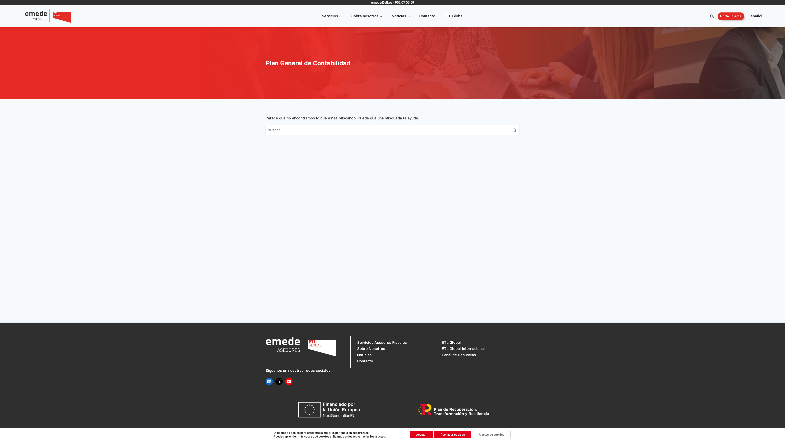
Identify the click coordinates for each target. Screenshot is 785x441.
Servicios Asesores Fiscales (382, 342)
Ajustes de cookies (491, 434)
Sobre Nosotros (371, 348)
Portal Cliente (730, 16)
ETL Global (453, 16)
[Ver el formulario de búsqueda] (712, 16)
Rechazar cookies (453, 434)
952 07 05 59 (404, 2)
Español (755, 16)
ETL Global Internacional (463, 348)
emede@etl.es (381, 2)
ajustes (380, 436)
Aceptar (421, 434)
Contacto (427, 16)
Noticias (364, 355)
